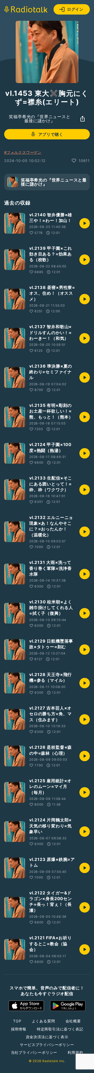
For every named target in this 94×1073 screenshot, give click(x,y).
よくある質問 (43, 1021)
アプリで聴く (50, 134)
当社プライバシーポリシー (34, 1052)
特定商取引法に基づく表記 (60, 1029)
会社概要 (73, 1021)
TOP (17, 1021)
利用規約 (75, 1052)
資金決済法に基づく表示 (47, 1037)
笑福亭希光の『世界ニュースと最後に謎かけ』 (39, 118)
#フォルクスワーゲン (23, 152)
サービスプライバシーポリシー (47, 1044)
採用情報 (18, 1029)
